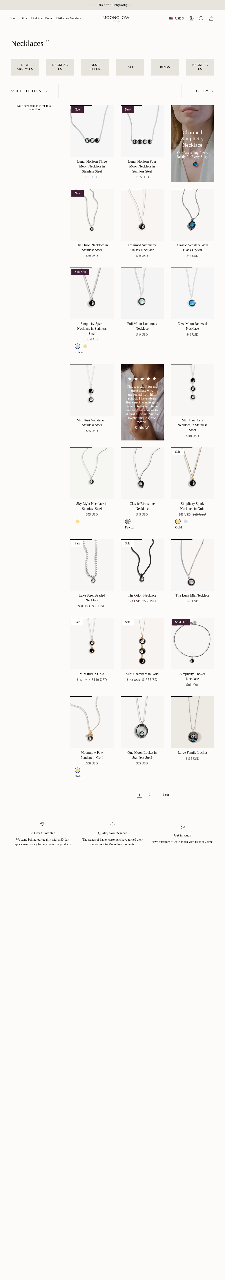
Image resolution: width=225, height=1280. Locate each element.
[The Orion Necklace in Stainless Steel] (92, 215)
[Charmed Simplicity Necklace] (192, 143)
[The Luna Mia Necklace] (192, 565)
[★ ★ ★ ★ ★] (142, 402)
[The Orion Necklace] (142, 565)
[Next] (212, 5)
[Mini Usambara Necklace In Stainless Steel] (192, 390)
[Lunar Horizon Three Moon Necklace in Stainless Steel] (92, 131)
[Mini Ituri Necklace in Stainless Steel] (92, 390)
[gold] (85, 346)
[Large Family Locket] (192, 722)
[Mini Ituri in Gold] (92, 643)
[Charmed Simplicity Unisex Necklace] (142, 215)
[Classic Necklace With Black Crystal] (192, 215)
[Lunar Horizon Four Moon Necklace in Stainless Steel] (142, 131)
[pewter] (128, 521)
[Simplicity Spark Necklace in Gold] (192, 473)
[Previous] (13, 5)
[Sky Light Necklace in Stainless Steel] (92, 473)
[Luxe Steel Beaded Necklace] (92, 565)
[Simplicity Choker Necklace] (192, 643)
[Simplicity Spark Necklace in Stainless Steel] (92, 293)
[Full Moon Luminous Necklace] (142, 293)
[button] (13, 18)
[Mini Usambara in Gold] (142, 643)
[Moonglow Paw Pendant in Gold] (92, 722)
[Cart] (211, 18)
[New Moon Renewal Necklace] (192, 293)
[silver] (77, 346)
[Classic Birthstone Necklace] (142, 473)
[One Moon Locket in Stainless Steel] (142, 722)
